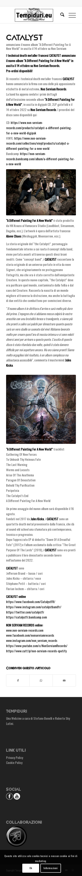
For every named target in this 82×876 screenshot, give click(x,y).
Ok (30, 868)
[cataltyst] (41, 409)
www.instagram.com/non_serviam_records (31, 640)
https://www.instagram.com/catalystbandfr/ (33, 607)
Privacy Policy (14, 757)
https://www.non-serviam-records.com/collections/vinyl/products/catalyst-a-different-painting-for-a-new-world (38, 143)
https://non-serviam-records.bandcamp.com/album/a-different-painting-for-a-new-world (40, 158)
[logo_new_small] (34, 14)
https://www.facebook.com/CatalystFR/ (30, 601)
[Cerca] (60, 14)
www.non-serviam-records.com (24, 630)
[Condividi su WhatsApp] (41, 680)
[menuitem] (60, 14)
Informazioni (51, 868)
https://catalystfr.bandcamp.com (26, 617)
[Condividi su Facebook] (17, 680)
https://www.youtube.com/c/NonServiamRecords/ (36, 645)
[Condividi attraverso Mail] (64, 680)
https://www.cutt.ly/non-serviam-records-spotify (36, 651)
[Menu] (70, 14)
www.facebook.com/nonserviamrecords (30, 635)
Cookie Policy (14, 762)
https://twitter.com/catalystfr (25, 612)
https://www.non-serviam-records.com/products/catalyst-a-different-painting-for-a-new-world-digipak (39, 127)
